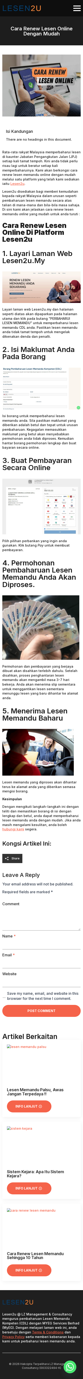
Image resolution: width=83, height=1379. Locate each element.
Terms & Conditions (48, 1332)
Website (9, 974)
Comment (10, 904)
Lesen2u (17, 184)
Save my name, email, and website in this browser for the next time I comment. (42, 996)
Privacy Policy (13, 1337)
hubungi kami (13, 829)
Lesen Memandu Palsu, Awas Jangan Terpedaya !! (35, 1092)
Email (8, 955)
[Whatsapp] (70, 1367)
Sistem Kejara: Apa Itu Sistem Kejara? (35, 1174)
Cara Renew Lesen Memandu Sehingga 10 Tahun (35, 1256)
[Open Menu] (77, 8)
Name (9, 936)
